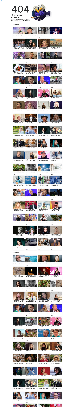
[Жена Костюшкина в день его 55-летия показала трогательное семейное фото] (44, 257)
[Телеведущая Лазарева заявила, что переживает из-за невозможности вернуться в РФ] (44, 207)
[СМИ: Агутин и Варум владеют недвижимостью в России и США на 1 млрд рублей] (31, 348)
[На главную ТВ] (2, 1)
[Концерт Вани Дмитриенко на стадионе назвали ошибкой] (56, 132)
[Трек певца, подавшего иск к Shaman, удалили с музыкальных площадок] (31, 194)
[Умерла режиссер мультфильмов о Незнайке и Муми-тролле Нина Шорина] (19, 385)
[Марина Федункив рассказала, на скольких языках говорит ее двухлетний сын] (19, 82)
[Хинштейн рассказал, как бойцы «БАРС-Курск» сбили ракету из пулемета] (44, 294)
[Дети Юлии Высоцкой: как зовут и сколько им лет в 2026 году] (19, 348)
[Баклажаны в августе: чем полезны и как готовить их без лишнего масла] (19, 70)
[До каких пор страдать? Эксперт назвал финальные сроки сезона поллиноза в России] (19, 132)
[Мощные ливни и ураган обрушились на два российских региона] (56, 82)
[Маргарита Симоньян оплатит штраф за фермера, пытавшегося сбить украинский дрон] (44, 194)
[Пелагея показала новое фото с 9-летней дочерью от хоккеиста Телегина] (44, 45)
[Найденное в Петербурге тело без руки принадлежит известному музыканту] (31, 335)
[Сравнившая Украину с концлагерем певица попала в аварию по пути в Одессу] (19, 57)
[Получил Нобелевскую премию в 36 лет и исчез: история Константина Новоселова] (56, 397)
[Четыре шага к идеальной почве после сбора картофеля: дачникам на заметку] (31, 70)
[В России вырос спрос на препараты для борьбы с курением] (31, 132)
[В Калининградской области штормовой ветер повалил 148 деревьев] (56, 219)
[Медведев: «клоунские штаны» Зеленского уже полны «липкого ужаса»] (19, 157)
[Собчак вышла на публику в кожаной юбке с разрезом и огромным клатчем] (31, 282)
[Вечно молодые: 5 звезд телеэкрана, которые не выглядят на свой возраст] (56, 107)
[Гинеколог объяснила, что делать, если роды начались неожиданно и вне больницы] (19, 194)
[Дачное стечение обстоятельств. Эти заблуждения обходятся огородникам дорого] (44, 372)
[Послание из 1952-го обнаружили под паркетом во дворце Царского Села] (19, 323)
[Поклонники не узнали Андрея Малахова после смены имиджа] (44, 132)
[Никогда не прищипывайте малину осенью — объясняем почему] (44, 335)
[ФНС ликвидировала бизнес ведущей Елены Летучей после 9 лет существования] (31, 294)
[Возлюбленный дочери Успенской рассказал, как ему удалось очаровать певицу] (56, 257)
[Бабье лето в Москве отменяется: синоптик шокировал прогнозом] (44, 32)
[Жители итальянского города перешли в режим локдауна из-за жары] (44, 169)
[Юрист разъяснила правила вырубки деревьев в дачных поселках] (56, 294)
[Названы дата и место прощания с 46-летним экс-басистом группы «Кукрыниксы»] (56, 182)
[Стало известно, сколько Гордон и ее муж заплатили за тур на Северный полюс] (31, 107)
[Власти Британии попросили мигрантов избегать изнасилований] (56, 45)
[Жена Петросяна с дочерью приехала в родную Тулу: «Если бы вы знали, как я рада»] (44, 107)
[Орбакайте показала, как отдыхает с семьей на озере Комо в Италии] (44, 120)
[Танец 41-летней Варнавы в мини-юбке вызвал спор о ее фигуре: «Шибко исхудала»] (56, 232)
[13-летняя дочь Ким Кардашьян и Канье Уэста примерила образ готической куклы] (56, 144)
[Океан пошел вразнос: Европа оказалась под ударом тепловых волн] (31, 310)
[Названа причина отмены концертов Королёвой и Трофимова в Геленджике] (56, 323)
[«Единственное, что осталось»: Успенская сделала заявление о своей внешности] (19, 95)
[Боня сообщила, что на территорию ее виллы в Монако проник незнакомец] (44, 144)
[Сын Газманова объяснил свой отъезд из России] (56, 310)
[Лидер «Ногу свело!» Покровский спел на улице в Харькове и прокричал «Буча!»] (31, 120)
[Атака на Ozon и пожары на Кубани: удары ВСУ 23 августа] (56, 194)
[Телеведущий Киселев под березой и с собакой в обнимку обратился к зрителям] (44, 310)
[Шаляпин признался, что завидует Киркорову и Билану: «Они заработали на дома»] (56, 70)
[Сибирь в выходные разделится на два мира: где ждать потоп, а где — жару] (31, 269)
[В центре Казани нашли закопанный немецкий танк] (56, 335)
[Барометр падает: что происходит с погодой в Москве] (44, 182)
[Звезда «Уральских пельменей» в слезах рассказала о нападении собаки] (44, 348)
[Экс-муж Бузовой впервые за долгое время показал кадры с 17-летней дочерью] (31, 57)
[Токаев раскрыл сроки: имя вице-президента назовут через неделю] (31, 182)
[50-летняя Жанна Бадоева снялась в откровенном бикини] (19, 397)
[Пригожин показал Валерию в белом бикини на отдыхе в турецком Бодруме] (56, 348)
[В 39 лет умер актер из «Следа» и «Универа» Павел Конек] (31, 82)
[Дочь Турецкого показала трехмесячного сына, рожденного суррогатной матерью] (44, 397)
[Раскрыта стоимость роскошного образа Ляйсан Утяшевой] (44, 232)
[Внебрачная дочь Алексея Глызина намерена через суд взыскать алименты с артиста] (56, 32)
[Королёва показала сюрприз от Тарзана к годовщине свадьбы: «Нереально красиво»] (31, 45)
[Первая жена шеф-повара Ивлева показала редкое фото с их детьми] (31, 32)
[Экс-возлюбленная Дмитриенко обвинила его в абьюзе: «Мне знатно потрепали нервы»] (19, 269)
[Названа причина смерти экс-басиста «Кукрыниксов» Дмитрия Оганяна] (31, 169)
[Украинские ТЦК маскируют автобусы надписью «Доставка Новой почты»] (31, 244)
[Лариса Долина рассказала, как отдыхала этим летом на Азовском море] (19, 282)
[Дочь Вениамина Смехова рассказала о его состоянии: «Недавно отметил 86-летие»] (31, 207)
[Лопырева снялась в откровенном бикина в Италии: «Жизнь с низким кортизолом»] (56, 269)
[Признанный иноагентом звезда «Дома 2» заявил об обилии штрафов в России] (56, 385)
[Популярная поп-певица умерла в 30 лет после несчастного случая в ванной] (31, 323)
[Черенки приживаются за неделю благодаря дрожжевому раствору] (19, 169)
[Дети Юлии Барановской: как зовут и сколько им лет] (44, 70)
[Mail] (1, 1)
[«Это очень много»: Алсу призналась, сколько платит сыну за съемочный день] (44, 95)
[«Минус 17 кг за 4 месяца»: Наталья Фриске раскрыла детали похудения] (44, 282)
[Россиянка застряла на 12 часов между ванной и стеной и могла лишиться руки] (19, 182)
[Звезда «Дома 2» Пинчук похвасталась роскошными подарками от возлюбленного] (56, 282)
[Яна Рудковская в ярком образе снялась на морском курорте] (31, 157)
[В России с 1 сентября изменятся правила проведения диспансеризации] (56, 157)
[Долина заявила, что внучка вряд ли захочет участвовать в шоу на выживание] (44, 269)
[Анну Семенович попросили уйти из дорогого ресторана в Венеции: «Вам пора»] (44, 323)
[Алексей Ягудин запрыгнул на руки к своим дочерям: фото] (31, 232)
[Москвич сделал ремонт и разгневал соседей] (44, 244)
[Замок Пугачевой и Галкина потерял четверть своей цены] (19, 232)
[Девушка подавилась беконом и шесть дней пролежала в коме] (56, 169)
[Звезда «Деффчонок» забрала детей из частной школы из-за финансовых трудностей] (44, 219)
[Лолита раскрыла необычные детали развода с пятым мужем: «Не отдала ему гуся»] (31, 257)
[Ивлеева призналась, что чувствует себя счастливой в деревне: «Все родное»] (19, 207)
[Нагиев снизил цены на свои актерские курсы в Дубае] (56, 207)
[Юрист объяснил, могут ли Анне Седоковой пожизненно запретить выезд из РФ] (31, 397)
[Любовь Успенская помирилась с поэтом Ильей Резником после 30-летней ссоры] (19, 294)
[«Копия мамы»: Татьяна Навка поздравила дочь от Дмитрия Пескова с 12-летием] (31, 95)
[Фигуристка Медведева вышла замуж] (56, 244)
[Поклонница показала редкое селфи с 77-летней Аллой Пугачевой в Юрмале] (56, 120)
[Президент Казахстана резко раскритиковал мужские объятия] (44, 385)
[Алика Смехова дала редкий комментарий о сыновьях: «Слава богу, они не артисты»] (19, 244)
